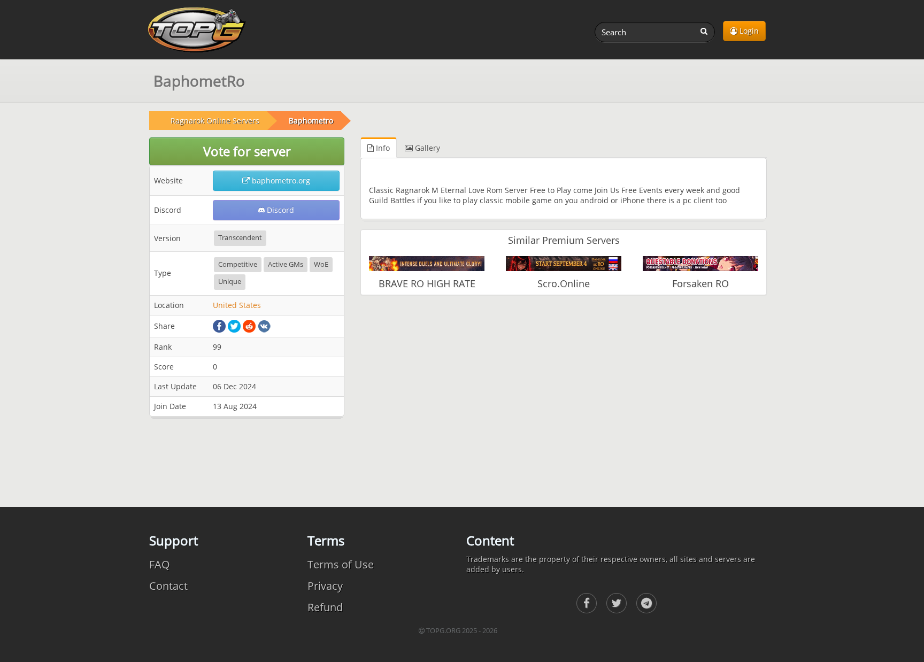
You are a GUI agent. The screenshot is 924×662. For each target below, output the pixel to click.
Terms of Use (340, 564)
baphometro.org (280, 180)
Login (748, 31)
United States (237, 305)
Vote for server (247, 151)
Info (382, 148)
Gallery (426, 148)
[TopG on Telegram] (646, 603)
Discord (279, 210)
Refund (325, 607)
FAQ (159, 564)
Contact (168, 586)
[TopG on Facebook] (586, 603)
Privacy (325, 586)
